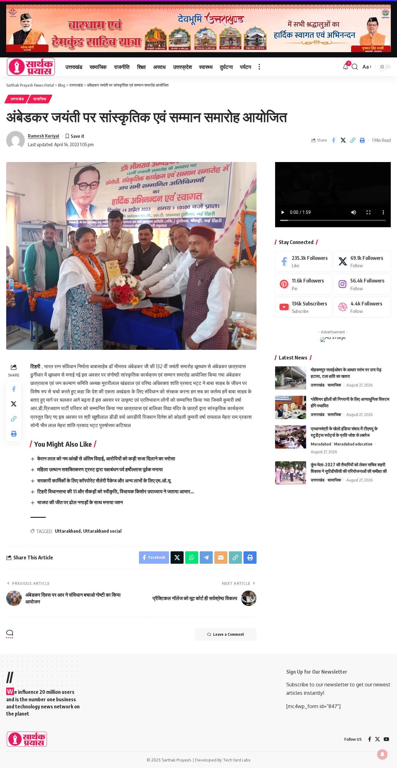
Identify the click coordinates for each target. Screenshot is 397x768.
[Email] (220, 557)
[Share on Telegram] (206, 557)
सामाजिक (40, 99)
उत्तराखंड (17, 99)
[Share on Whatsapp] (191, 557)
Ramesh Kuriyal (43, 135)
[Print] (362, 140)
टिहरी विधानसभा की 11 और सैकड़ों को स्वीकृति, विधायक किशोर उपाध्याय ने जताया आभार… (115, 491)
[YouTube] (386, 739)
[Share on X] (343, 140)
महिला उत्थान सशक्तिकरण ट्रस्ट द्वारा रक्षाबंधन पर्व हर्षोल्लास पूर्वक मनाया (100, 469)
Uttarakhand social (102, 531)
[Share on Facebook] (333, 140)
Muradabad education (353, 443)
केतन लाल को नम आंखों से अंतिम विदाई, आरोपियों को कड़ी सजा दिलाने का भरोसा (106, 458)
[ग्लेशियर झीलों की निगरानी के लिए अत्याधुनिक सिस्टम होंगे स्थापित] (290, 407)
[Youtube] (303, 307)
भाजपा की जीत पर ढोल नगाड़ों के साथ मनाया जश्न (80, 502)
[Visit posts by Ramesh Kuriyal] (15, 140)
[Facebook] (303, 261)
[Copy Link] (352, 140)
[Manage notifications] (382, 754)
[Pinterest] (303, 284)
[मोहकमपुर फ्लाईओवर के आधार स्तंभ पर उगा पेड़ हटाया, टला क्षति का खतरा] (290, 378)
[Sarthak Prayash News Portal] (31, 66)
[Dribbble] (362, 307)
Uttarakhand (68, 531)
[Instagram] (362, 284)
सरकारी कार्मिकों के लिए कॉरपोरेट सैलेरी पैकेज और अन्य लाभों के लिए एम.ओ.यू (104, 480)
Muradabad (321, 443)
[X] (362, 261)
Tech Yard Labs (237, 759)
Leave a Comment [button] (228, 634)
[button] (259, 66)
